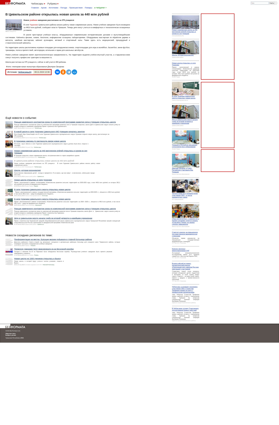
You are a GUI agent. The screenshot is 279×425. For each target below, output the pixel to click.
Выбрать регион (10, 335)
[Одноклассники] (63, 72)
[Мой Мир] (74, 72)
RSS (22, 338)
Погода (63, 8)
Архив (44, 8)
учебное (33, 20)
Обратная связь (10, 333)
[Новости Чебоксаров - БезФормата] (13, 2)
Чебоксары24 (24, 72)
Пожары (88, 8)
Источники (53, 8)
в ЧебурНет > (100, 8)
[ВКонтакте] (57, 72)
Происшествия (76, 8)
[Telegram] (68, 72)
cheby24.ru (12, 31)
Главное (35, 8)
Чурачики (34, 25)
